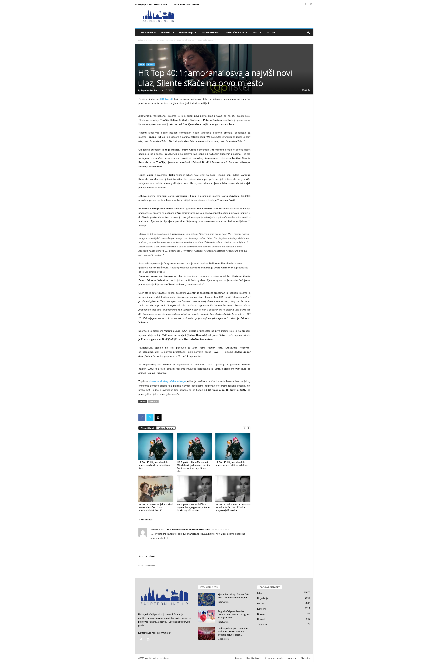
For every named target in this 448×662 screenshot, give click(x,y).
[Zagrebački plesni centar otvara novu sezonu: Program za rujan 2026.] (206, 616)
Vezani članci (147, 428)
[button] (308, 32)
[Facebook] (305, 4)
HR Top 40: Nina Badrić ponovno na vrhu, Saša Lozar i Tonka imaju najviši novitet (232, 507)
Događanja (186, 32)
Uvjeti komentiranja (274, 658)
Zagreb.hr (262, 624)
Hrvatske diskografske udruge (167, 381)
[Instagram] (311, 4)
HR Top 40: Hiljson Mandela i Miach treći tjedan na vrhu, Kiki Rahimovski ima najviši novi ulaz (194, 466)
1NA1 (255, 32)
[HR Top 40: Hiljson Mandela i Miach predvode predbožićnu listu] (155, 446)
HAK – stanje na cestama (187, 4)
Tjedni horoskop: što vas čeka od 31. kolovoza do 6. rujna (234, 596)
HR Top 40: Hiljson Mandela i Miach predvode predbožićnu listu (154, 465)
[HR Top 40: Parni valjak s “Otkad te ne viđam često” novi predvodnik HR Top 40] (155, 489)
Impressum (292, 658)
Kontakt (238, 658)
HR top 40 (153, 402)
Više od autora (166, 428)
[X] (149, 417)
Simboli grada (210, 32)
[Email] (158, 417)
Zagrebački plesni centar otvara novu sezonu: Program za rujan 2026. (234, 614)
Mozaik (271, 32)
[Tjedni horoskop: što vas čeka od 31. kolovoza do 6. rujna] (206, 599)
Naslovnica (148, 32)
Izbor (150, 40)
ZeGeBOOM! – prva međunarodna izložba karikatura (180, 529)
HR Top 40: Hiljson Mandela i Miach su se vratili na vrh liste (231, 463)
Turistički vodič (234, 32)
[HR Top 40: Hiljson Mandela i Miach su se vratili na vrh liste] (232, 446)
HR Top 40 (166, 99)
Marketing (305, 658)
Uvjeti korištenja (253, 658)
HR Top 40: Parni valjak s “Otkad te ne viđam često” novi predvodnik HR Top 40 (155, 507)
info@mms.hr (163, 633)
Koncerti (261, 609)
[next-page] (248, 428)
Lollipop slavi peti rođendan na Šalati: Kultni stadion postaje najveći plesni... (233, 631)
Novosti (166, 32)
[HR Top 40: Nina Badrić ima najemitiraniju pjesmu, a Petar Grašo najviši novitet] (194, 489)
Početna (141, 40)
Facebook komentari (146, 566)
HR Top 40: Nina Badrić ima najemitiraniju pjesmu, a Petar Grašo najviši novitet (193, 507)
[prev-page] (244, 428)
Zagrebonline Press (150, 90)
